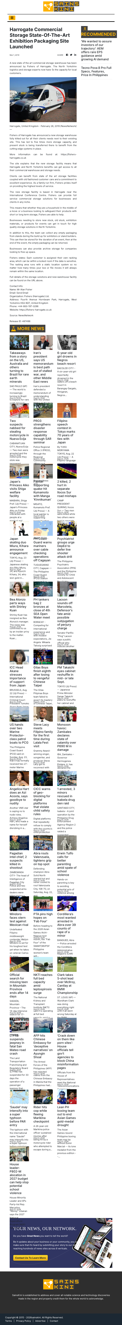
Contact (54, 1320)
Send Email (22, 292)
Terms (8, 1320)
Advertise (40, 1320)
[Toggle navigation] (12, 18)
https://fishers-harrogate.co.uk (35, 309)
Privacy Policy (23, 1320)
